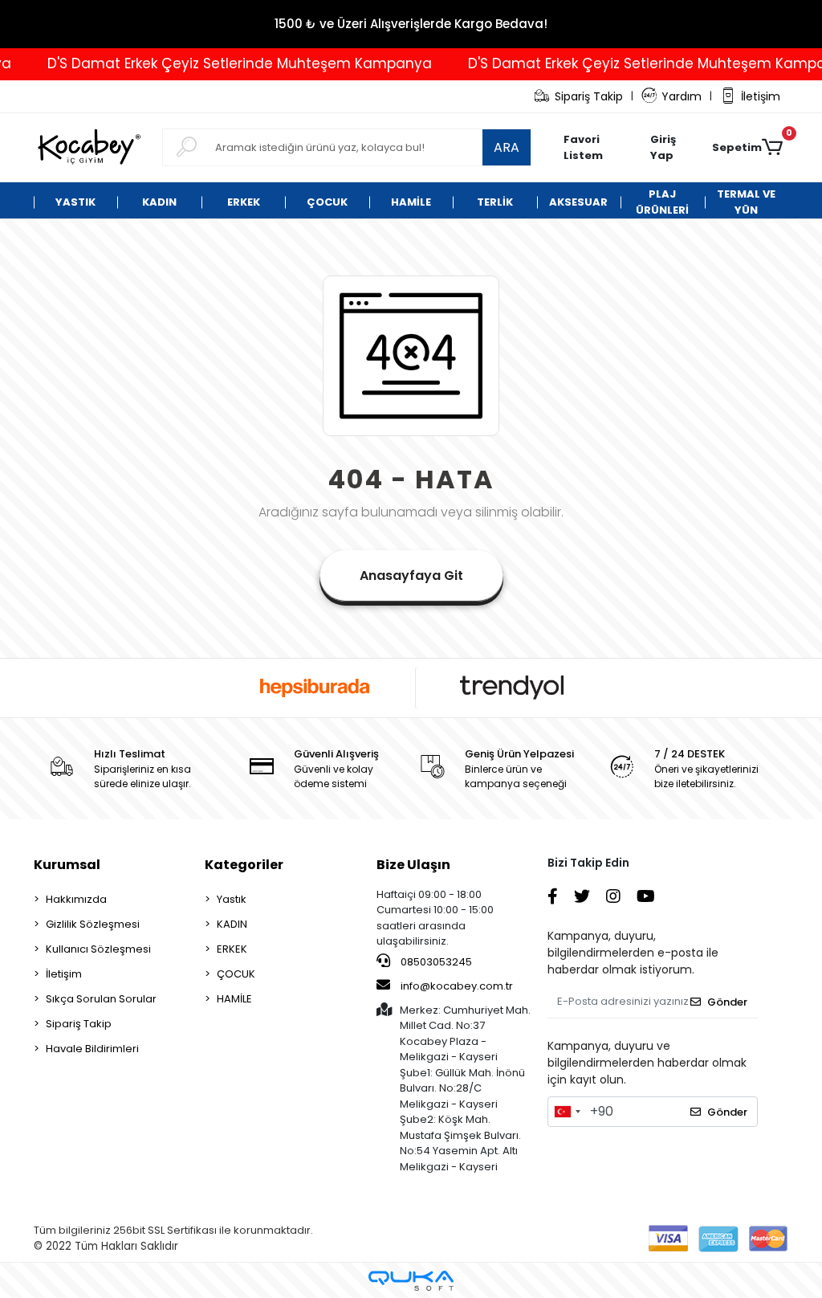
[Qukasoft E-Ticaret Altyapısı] (411, 1281)
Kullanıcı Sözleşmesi (98, 949)
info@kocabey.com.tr (457, 986)
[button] (672, 148)
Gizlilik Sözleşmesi (93, 924)
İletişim (760, 96)
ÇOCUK (236, 974)
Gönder (727, 1002)
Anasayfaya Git (411, 575)
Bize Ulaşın (413, 864)
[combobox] (566, 1111)
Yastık (231, 899)
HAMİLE (234, 998)
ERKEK (232, 949)
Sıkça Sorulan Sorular (101, 998)
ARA (506, 147)
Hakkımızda (76, 899)
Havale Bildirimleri (92, 1048)
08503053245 (435, 961)
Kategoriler (244, 864)
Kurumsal (67, 864)
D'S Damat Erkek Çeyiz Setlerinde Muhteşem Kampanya (227, 63)
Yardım (681, 96)
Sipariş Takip (589, 96)
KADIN (232, 924)
